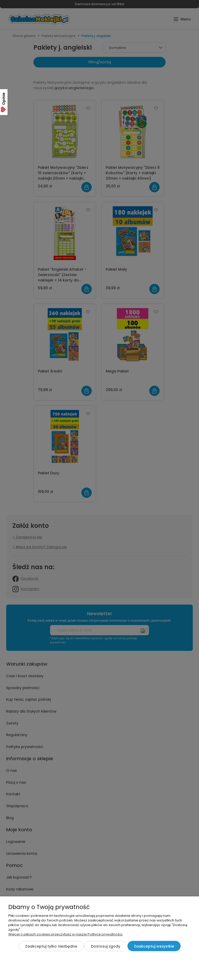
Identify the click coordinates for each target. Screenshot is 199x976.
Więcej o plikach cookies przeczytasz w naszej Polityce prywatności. (65, 934)
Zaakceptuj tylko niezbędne (51, 946)
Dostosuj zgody (105, 946)
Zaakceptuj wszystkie (154, 946)
